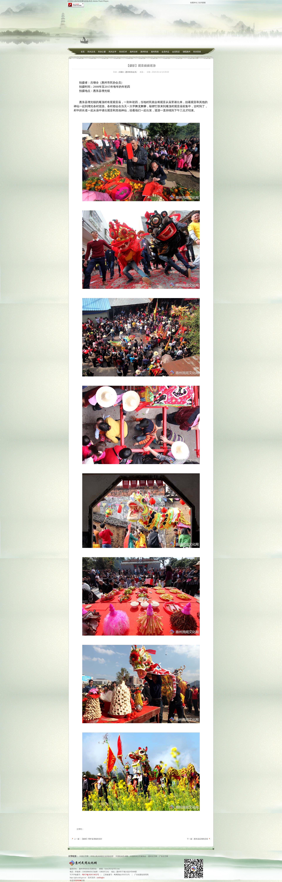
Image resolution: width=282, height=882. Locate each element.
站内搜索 (202, 3)
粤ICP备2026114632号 (90, 875)
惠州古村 (133, 52)
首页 (83, 52)
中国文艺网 (83, 856)
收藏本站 (193, 3)
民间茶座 (197, 52)
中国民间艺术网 (122, 856)
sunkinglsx (100, 878)
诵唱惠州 (186, 52)
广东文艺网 (163, 856)
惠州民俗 (144, 52)
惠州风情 (155, 52)
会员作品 (165, 52)
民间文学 (112, 52)
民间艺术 (123, 52)
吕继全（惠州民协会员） (128, 72)
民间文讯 (91, 52)
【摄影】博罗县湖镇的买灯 (91, 839)
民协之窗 (102, 52)
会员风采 (176, 52)
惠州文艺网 (152, 856)
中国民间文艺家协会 (138, 856)
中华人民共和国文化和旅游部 (101, 856)
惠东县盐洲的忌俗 (201, 839)
